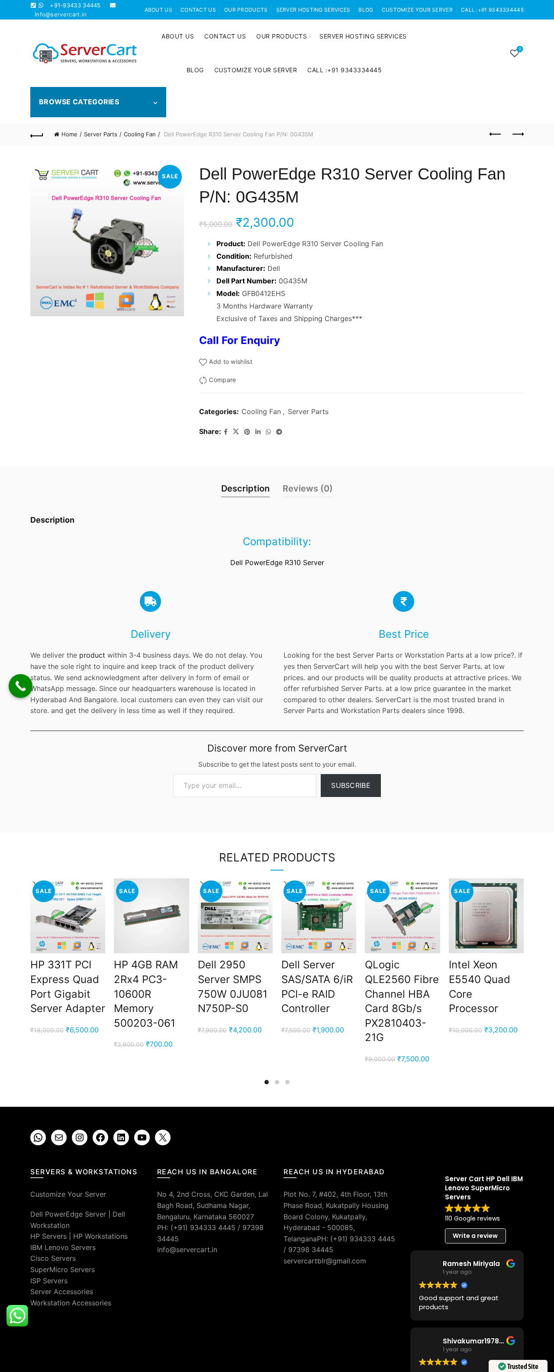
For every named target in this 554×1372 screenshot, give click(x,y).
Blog (365, 9)
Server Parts (100, 134)
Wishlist (520, 49)
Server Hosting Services (313, 9)
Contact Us (198, 9)
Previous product (495, 134)
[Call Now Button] (20, 686)
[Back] (37, 134)
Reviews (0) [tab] (308, 488)
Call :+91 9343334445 (492, 9)
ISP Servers (49, 1280)
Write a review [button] (475, 1235)
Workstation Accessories (70, 1302)
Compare (222, 380)
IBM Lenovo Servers (63, 1247)
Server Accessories (61, 1291)
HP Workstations (100, 1236)
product (92, 655)
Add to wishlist (230, 361)
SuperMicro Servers (62, 1269)
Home (69, 134)
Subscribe (350, 785)
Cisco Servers (53, 1258)
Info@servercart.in (61, 14)
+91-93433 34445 (75, 5)
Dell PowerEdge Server (68, 1214)
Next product (517, 134)
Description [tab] (245, 488)
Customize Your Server (417, 9)
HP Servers (48, 1236)
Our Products (246, 9)
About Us (158, 9)
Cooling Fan (140, 134)
